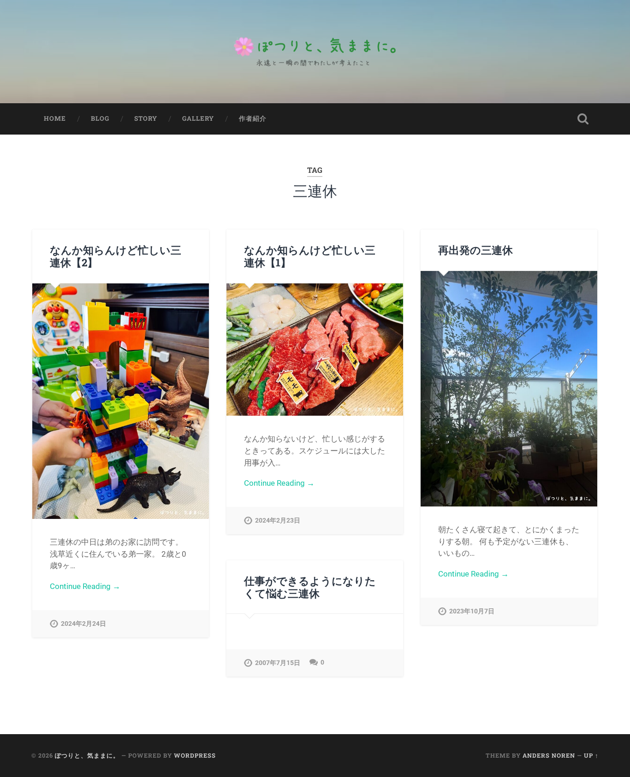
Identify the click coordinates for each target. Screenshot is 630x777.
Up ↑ (591, 755)
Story (145, 118)
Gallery (198, 118)
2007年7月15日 (277, 663)
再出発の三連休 (475, 250)
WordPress (195, 755)
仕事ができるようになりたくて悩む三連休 (310, 587)
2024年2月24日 (83, 624)
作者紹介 (253, 118)
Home (55, 118)
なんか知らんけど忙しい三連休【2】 (115, 256)
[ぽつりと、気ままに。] (315, 51)
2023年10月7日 (471, 611)
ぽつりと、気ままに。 (87, 755)
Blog (100, 118)
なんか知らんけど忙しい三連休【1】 (309, 256)
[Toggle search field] (583, 119)
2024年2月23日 (277, 520)
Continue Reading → (85, 586)
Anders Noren (549, 755)
